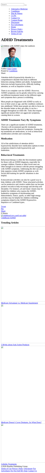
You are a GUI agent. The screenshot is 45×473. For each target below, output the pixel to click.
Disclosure (15, 22)
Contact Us (15, 18)
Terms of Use (16, 34)
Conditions (15, 11)
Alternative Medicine (19, 9)
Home (13, 27)
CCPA (13, 16)
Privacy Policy (16, 29)
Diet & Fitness (16, 13)
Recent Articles (17, 31)
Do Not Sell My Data (19, 471)
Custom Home (16, 20)
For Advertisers (17, 25)
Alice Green (12, 69)
